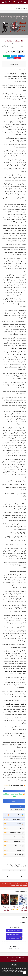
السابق (20, 876)
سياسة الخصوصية (20, 957)
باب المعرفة (6, 957)
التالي (13, 51)
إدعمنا (14, 801)
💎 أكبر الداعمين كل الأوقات (17, 810)
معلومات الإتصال (14, 960)
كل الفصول (19, 52)
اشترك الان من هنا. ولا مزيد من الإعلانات (16, 870)
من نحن (12, 957)
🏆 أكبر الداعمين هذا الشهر (17, 806)
